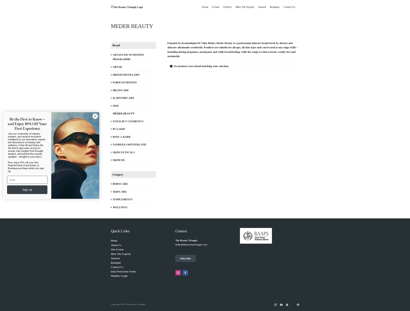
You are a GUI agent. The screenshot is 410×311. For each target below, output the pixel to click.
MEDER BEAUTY (124, 113)
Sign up (27, 189)
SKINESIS (119, 160)
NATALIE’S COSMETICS (128, 121)
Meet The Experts (121, 254)
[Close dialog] (95, 116)
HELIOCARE (121, 90)
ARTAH (117, 67)
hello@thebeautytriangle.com (191, 244)
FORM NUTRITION (125, 82)
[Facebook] (185, 272)
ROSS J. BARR (122, 137)
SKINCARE (120, 191)
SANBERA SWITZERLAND (129, 144)
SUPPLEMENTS (123, 199)
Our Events (117, 249)
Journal (115, 258)
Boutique (116, 262)
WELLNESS (120, 207)
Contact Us (117, 267)
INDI (116, 105)
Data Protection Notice (123, 271)
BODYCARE (120, 184)
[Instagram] (178, 272)
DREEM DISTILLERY (126, 74)
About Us (116, 245)
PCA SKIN (119, 129)
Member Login (119, 276)
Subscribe (185, 258)
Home (114, 240)
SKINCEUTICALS (124, 152)
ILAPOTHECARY (123, 98)
